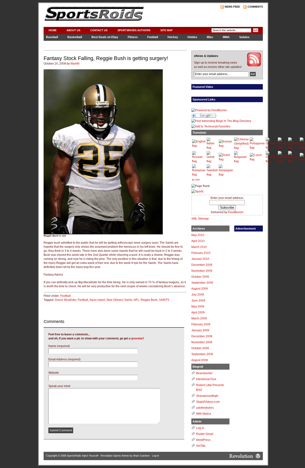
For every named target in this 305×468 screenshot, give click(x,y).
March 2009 (199, 318)
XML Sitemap (200, 218)
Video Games (55, 43)
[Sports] (197, 191)
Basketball (74, 37)
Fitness (133, 37)
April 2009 (198, 312)
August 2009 (199, 288)
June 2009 (198, 300)
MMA (226, 37)
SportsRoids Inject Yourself (82, 455)
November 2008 (201, 342)
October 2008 (200, 348)
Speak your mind (59, 386)
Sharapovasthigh (207, 396)
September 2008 (202, 354)
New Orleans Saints (119, 300)
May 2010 (197, 235)
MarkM (75, 63)
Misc (210, 37)
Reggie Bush (149, 300)
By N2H (196, 180)
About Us (73, 30)
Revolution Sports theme (115, 455)
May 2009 (197, 306)
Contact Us (98, 30)
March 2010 (199, 247)
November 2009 (201, 270)
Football (152, 37)
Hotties (192, 37)
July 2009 (197, 294)
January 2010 (200, 259)
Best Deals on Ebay (105, 37)
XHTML (201, 446)
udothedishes (205, 407)
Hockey (173, 37)
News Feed (232, 6)
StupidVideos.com (208, 401)
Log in (200, 428)
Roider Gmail (204, 434)
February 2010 (200, 253)
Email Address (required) (64, 359)
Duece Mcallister (65, 300)
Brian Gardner (141, 455)
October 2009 (200, 276)
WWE (77, 43)
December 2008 (201, 336)
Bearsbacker (204, 373)
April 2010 (198, 241)
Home (52, 30)
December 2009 (201, 265)
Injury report (97, 300)
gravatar (137, 338)
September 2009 (202, 282)
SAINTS (164, 300)
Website (53, 372)
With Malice (203, 413)
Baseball (52, 37)
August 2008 (199, 360)
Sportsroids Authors (133, 30)
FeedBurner (236, 212)
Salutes (244, 37)
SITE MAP (166, 30)
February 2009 (200, 324)
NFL (136, 300)
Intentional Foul (206, 379)
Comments (255, 6)
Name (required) (59, 346)
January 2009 (200, 330)
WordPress (203, 440)
